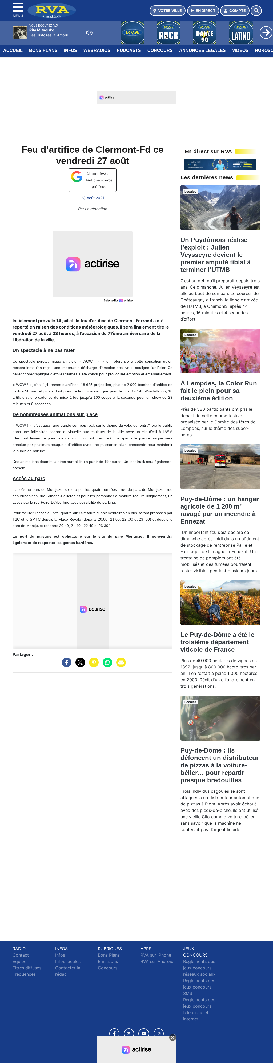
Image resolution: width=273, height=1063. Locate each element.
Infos (70, 50)
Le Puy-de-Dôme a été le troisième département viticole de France (217, 642)
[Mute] (89, 33)
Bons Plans (43, 50)
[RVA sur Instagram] (159, 1033)
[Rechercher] (256, 10)
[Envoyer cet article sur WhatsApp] (106, 665)
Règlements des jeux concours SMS (199, 987)
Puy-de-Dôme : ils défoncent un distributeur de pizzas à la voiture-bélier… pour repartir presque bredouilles (219, 765)
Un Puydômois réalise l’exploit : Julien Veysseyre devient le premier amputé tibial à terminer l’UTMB (215, 254)
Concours (160, 50)
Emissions (108, 961)
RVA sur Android (157, 961)
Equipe (19, 961)
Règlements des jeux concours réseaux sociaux (199, 968)
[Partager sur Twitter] (79, 665)
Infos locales (68, 961)
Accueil (13, 50)
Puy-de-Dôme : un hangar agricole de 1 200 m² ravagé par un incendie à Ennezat (219, 510)
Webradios (96, 50)
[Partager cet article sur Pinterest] (92, 665)
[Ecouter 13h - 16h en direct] (220, 164)
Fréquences (24, 974)
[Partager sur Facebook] (65, 665)
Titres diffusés (27, 967)
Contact (21, 955)
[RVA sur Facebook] (114, 1033)
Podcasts (129, 50)
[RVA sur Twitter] (129, 1033)
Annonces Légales (202, 50)
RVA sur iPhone (155, 955)
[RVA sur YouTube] (143, 1033)
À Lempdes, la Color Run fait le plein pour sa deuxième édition (218, 391)
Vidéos (240, 50)
